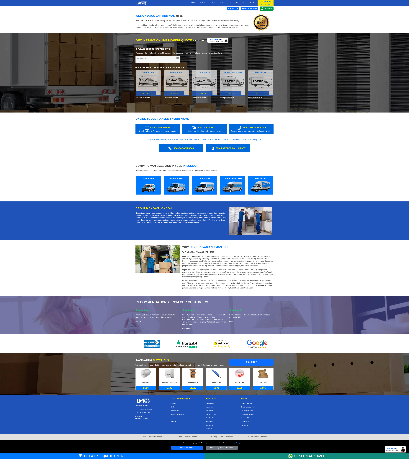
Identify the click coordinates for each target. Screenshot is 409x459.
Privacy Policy (235, 443)
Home (193, 2)
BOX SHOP (251, 362)
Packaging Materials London (222, 437)
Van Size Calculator (247, 410)
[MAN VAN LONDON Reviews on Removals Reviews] (152, 344)
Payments (244, 425)
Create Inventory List (248, 407)
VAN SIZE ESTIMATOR (204, 129)
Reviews (240, 2)
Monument (209, 407)
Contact (251, 2)
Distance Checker (247, 418)
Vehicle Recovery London (257, 437)
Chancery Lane (211, 414)
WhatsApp (268, 8)
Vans (202, 2)
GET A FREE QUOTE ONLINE (104, 456)
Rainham (209, 429)
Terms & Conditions (177, 414)
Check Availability (247, 403)
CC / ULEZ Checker (247, 414)
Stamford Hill (210, 418)
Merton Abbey (210, 425)
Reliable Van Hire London (187, 437)
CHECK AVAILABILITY (157, 129)
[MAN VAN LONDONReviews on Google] (257, 344)
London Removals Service (152, 437)
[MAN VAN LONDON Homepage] (141, 3)
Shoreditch (209, 421)
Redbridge (209, 410)
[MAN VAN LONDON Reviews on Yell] (222, 344)
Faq (230, 2)
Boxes (222, 2)
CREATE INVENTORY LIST (251, 129)
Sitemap (173, 421)
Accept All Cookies (187, 448)
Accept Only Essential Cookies (221, 448)
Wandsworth (210, 403)
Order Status (245, 421)
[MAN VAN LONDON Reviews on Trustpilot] (187, 344)
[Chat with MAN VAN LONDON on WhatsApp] (291, 456)
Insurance (174, 418)
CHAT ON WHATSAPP (309, 456)
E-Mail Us (140, 416)
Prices (212, 2)
